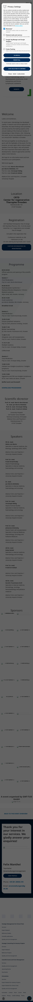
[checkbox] (4, 29)
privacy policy (19, 25)
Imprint (14, 73)
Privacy (10, 73)
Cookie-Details (21, 73)
